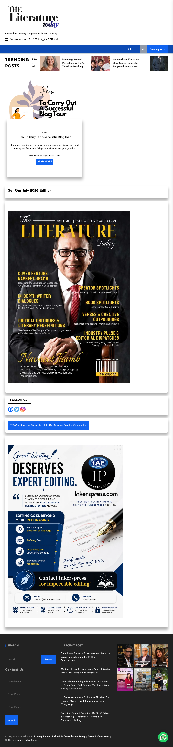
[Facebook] (10, 409)
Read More (44, 161)
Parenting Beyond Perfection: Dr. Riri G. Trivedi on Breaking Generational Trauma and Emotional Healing (85, 717)
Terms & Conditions (99, 736)
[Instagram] (23, 409)
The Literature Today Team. (22, 740)
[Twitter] (16, 409)
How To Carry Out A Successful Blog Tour (44, 137)
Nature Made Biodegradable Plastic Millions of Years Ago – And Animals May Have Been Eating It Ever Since (85, 685)
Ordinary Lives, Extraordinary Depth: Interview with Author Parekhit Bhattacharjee (85, 671)
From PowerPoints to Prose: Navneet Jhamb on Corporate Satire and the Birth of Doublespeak (85, 657)
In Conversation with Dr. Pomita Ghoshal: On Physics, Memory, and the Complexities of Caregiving (85, 701)
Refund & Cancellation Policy (69, 736)
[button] (163, 737)
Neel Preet (34, 156)
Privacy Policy (42, 736)
